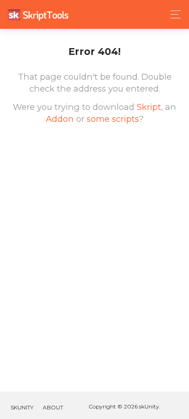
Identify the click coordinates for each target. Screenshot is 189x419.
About (53, 407)
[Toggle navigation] (173, 14)
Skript (149, 107)
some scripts (113, 119)
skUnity (22, 407)
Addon (60, 119)
